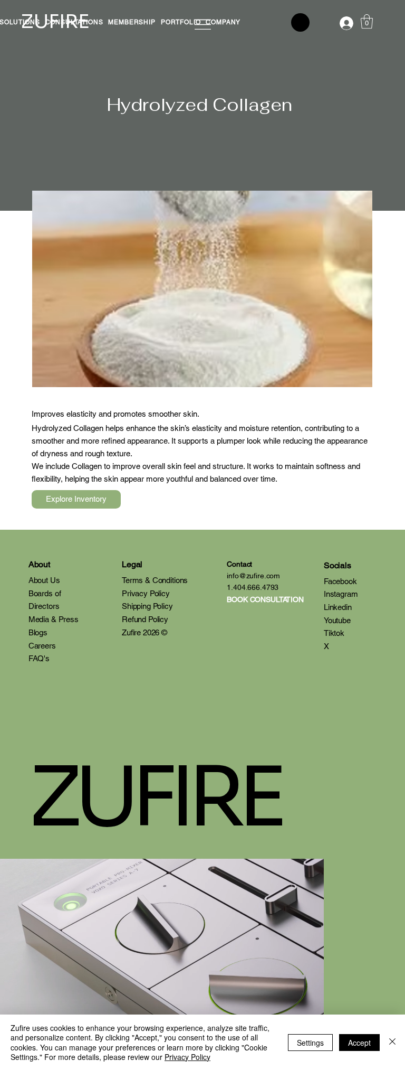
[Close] (392, 1042)
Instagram (341, 593)
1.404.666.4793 (252, 587)
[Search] (300, 22)
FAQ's (39, 658)
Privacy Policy (146, 593)
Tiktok (334, 632)
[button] (131, 22)
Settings (310, 1042)
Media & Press (53, 619)
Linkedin (338, 607)
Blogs (37, 632)
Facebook (340, 581)
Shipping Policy (147, 606)
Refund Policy (145, 619)
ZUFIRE (154, 797)
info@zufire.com (253, 575)
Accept (359, 1042)
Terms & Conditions (155, 580)
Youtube (337, 620)
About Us (44, 580)
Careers (42, 645)
